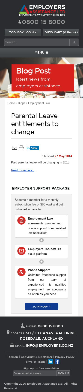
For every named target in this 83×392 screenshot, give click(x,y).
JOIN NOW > (41, 306)
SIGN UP (63, 373)
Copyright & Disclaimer (36, 356)
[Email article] (14, 148)
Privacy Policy (64, 356)
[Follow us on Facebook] (57, 361)
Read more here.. (22, 170)
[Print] (21, 148)
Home (11, 103)
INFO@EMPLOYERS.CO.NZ (50, 345)
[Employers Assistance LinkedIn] (50, 361)
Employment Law (39, 103)
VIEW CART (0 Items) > (62, 32)
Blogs (21, 103)
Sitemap (12, 356)
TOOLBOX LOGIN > (22, 32)
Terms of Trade (34, 361)
